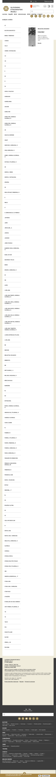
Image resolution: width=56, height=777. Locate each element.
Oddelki (31, 753)
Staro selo (7, 591)
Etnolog (40, 740)
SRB (5, 571)
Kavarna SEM (11, 735)
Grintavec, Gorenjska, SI (11, 145)
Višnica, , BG (8, 642)
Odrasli (26, 740)
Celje (6, 45)
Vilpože (6, 637)
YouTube (44, 15)
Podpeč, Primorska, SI (10, 443)
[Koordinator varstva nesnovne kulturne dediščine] (36, 6)
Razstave (4, 722)
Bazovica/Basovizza (10, 30)
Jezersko (7, 238)
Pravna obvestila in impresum (11, 681)
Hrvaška (7, 182)
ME (5, 345)
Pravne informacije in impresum (9, 762)
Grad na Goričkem (9, 135)
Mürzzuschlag (8, 380)
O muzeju (4, 752)
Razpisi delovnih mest (24, 755)
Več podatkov (45, 775)
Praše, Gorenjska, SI (10, 453)
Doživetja (4, 741)
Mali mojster (18, 741)
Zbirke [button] (29, 14)
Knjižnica (4, 735)
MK (5, 365)
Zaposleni (25, 753)
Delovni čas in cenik (15, 734)
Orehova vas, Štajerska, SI (12, 412)
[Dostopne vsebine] (52, 6)
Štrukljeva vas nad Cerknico (12, 601)
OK (39, 775)
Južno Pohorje (8, 243)
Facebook (37, 718)
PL (5, 427)
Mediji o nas (15, 761)
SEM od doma (36, 741)
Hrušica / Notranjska (10, 177)
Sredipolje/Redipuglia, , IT (11, 576)
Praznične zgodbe (27, 741)
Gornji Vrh (7, 111)
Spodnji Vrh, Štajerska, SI (11, 566)
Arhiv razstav (12, 725)
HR (5, 167)
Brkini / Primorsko (9, 35)
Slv (31, 1)
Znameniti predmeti (15, 746)
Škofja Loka (8, 530)
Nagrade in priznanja (17, 756)
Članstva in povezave (6, 756)
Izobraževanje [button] (22, 14)
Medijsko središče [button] (7, 19)
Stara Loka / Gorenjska (11, 586)
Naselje (39, 43)
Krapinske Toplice (9, 259)
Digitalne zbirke (5, 746)
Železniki (7, 647)
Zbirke (4, 744)
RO (5, 500)
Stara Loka (8, 581)
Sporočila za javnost (6, 761)
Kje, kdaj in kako (5, 734)
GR (5, 130)
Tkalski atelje (31, 734)
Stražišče (7, 596)
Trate (6, 622)
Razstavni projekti (47, 724)
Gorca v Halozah (9, 91)
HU (5, 187)
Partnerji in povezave (30, 681)
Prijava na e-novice (48, 1)
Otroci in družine (33, 740)
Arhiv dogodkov (42, 730)
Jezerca (7, 233)
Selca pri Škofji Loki (10, 520)
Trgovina (4, 749)
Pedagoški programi (6, 740)
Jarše (6, 222)
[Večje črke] (45, 6)
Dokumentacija (48, 734)
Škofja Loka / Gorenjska (11, 535)
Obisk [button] (15, 14)
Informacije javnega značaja (37, 755)
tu (18, 679)
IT (5, 207)
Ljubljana (7, 290)
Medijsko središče (7, 759)
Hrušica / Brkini (9, 172)
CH (5, 56)
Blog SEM (25, 762)
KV (5, 275)
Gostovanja (23, 724)
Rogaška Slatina (9, 505)
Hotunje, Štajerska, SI (10, 162)
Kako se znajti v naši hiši (21, 735)
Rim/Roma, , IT (8, 490)
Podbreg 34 (7, 432)
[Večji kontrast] (48, 6)
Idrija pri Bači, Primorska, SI (12, 192)
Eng (35, 1)
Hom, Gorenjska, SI (9, 150)
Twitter (33, 718)
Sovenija (7, 551)
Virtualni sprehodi (37, 724)
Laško (6, 285)
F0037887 (41, 32)
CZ (5, 66)
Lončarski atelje (39, 734)
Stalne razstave (5, 724)
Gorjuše (7, 106)
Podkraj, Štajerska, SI (10, 438)
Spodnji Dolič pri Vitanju (11, 561)
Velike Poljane (8, 632)
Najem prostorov (6, 755)
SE (5, 515)
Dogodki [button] (10, 14)
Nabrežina (7, 385)
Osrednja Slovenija (10, 417)
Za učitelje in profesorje (18, 740)
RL (5, 495)
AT (5, 25)
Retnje (6, 485)
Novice (21, 761)
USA (5, 627)
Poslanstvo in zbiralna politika (15, 753)
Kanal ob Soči (8, 254)
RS (5, 510)
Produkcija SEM (9, 475)
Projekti (42, 753)
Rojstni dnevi (11, 741)
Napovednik (4, 725)
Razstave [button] (4, 14)
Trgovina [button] (34, 14)
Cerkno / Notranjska (10, 51)
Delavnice (27, 730)
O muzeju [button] (39, 14)
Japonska (7, 217)
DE (5, 76)
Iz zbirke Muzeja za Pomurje (12, 212)
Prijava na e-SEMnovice (30, 761)
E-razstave (29, 724)
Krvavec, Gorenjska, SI (10, 270)
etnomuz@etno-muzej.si (15, 666)
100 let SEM (26, 756)
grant (6, 140)
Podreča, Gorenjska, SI (11, 448)
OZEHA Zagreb (8, 422)
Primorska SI (8, 469)
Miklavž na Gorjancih (10, 355)
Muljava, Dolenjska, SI (10, 375)
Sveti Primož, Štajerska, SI (12, 606)
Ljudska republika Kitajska (12, 335)
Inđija (6, 202)
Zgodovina (4, 753)
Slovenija (7, 546)
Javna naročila (15, 755)
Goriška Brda (8, 101)
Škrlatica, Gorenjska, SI (11, 541)
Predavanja (20, 730)
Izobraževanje (6, 738)
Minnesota (7, 360)
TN (5, 611)
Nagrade (22, 681)
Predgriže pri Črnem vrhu (11, 458)
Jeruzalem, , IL (8, 228)
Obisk (3, 732)
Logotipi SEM (40, 761)
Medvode (7, 350)
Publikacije (46, 740)
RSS (48, 15)
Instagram (30, 718)
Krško (6, 265)
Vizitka (19, 762)
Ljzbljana (7, 340)
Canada (7, 40)
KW (5, 280)
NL (5, 390)
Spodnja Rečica (9, 556)
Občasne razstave (15, 724)
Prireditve (14, 730)
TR (5, 617)
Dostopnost (24, 734)
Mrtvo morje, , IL (9, 370)
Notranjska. (8, 401)
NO (5, 395)
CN (5, 61)
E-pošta (52, 15)
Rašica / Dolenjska (10, 480)
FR (5, 86)
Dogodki (4, 728)
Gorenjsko (7, 96)
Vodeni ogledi (34, 730)
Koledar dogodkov (6, 730)
